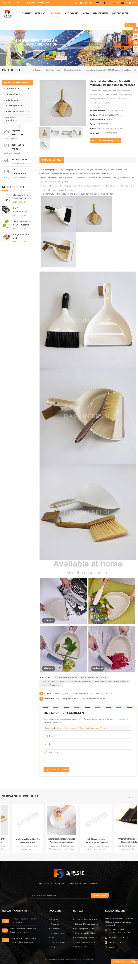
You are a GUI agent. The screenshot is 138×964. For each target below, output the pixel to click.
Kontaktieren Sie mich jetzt (103, 140)
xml (52, 937)
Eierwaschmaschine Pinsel (85, 933)
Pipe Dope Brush (82, 947)
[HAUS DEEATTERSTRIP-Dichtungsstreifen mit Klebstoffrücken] (6, 210)
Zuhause (26, 13)
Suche (128, 25)
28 (5, 940)
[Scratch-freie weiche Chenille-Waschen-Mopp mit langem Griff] (6, 223)
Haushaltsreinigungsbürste (66, 677)
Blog (53, 947)
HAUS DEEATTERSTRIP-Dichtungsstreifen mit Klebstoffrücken (22, 210)
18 (5, 920)
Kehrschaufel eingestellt (51, 685)
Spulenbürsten (13, 94)
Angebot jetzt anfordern (125, 961)
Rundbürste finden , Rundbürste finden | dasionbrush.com (23, 930)
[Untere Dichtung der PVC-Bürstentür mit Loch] (120, 819)
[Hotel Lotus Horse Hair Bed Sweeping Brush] (17, 819)
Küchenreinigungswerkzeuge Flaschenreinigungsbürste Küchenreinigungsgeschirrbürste (52, 841)
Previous (129, 797)
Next (135, 797)
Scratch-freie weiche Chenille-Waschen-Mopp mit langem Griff (22, 223)
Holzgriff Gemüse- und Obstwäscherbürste (22, 236)
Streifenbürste (12, 88)
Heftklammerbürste (15, 111)
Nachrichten (100, 13)
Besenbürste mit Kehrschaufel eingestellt (111, 681)
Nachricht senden (58, 770)
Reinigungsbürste (14, 105)
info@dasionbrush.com (40, 2)
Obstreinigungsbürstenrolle (86, 937)
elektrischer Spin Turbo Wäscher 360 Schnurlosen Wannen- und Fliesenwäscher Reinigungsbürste (22, 197)
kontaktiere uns (121, 13)
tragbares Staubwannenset (80, 681)
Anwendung (71, 13)
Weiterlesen (19, 202)
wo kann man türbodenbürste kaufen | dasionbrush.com (23, 940)
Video (86, 13)
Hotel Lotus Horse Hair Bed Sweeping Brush (18, 841)
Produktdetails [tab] (51, 159)
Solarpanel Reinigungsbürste (86, 924)
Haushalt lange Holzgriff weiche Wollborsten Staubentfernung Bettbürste (82, 693)
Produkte (54, 13)
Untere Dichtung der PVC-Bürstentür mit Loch (120, 840)
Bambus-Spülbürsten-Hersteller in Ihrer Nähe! (24, 921)
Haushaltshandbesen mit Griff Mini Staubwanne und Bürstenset (83, 728)
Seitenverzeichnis (58, 942)
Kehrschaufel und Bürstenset (53, 681)
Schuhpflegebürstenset (84, 928)
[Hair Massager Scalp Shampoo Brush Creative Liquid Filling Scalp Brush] (86, 819)
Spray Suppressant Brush (85, 942)
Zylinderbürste (13, 100)
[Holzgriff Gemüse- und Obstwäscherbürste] (6, 236)
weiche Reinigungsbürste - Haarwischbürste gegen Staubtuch (80, 698)
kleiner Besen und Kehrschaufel (93, 677)
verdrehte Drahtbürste (11, 118)
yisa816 (112, 947)
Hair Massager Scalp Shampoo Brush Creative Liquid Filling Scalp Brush (86, 841)
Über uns (40, 13)
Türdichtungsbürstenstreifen (86, 919)
